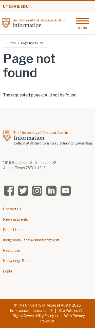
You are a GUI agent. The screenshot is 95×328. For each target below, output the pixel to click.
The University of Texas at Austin (44, 305)
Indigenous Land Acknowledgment (31, 240)
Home (11, 43)
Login (7, 271)
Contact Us (12, 209)
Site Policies (68, 311)
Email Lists (12, 230)
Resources (12, 250)
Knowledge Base (16, 261)
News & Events (15, 219)
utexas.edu (16, 7)
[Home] (33, 22)
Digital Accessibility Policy (33, 316)
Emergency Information (29, 311)
